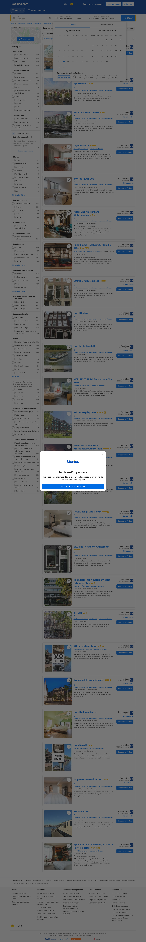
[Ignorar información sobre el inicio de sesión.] (103, 454)
